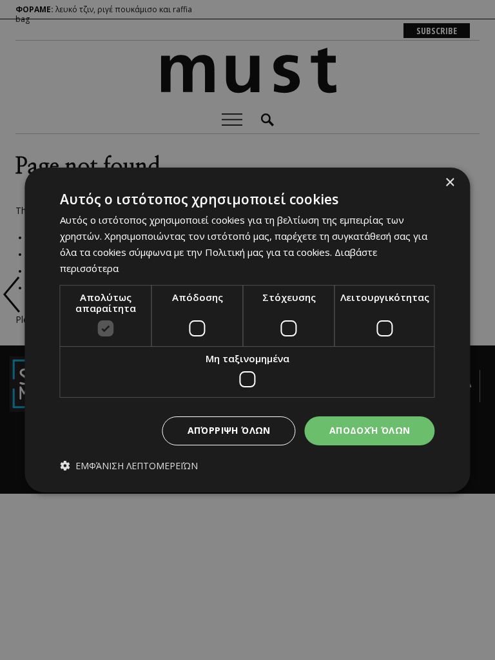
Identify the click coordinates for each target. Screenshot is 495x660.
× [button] (449, 183)
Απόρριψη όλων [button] (229, 430)
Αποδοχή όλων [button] (370, 430)
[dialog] (247, 330)
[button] (129, 465)
